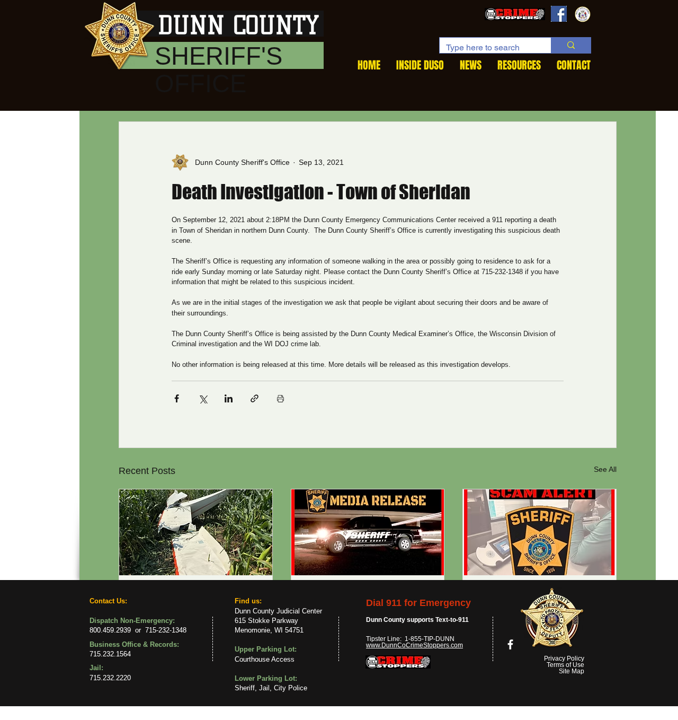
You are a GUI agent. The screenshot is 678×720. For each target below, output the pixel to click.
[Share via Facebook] (177, 398)
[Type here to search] (571, 45)
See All (605, 469)
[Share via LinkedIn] (229, 398)
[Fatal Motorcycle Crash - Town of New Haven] (367, 532)
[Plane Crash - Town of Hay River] (195, 532)
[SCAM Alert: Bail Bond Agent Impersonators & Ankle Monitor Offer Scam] (539, 532)
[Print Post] (280, 398)
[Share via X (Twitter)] (203, 398)
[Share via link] (254, 398)
